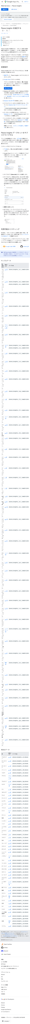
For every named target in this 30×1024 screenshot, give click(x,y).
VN (5, 740)
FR (5, 410)
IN (5, 449)
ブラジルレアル (6, 327)
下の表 (5, 149)
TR (5, 698)
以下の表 (19, 138)
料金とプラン (4, 987)
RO (5, 608)
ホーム (2, 23)
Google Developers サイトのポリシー (10, 936)
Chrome (3, 1005)
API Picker (3, 964)
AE (5, 706)
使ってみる (7, 88)
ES (5, 653)
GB (5, 718)
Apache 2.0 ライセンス (9, 934)
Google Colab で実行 (11, 246)
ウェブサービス (4, 981)
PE (5, 563)
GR (5, 425)
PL (5, 580)
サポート (3, 991)
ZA (5, 641)
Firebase (3, 1007)
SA (5, 619)
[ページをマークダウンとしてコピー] (7, 30)
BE (5, 316)
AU (5, 282)
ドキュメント (25, 23)
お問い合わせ (14, 9)
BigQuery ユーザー (8, 114)
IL (8, 835)
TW (5, 684)
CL (5, 353)
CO (5, 362)
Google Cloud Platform (6, 1009)
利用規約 (3, 994)
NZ (5, 541)
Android (3, 974)
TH (5, 690)
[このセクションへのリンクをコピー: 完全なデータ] (10, 750)
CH (5, 675)
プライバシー (9, 1017)
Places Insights (17, 6)
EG (5, 391)
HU (5, 438)
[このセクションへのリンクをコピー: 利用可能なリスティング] (20, 229)
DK (5, 379)
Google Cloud (7, 79)
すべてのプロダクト (5, 1011)
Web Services (5, 6)
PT (5, 591)
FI (8, 804)
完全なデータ (6, 236)
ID (5, 457)
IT (5, 488)
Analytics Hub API (8, 100)
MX (5, 519)
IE (5, 468)
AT (5, 293)
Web (2, 979)
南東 (6, 662)
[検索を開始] (22, 2)
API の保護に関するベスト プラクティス (10, 966)
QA (5, 600)
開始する (5, 9)
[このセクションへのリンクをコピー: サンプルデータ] (12, 261)
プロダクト (8, 23)
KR (5, 502)
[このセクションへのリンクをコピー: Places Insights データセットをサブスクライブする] (14, 135)
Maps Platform (16, 2)
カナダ (6, 345)
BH (5, 306)
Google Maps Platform (16, 23)
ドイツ (6, 416)
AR (5, 269)
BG (5, 335)
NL (5, 530)
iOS (2, 976)
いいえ (6, 553)
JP (5, 496)
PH (5, 571)
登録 (23, 56)
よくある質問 (4, 961)
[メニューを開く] (2, 1)
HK (5, 433)
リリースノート (4, 33)
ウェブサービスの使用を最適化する (9, 968)
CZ (5, 371)
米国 (6, 726)
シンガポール (6, 629)
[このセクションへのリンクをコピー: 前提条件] (9, 67)
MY (5, 507)
